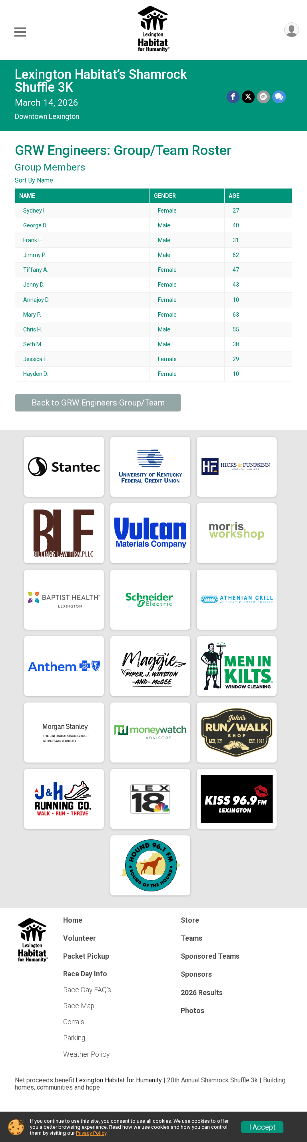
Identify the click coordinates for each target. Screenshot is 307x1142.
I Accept (262, 1127)
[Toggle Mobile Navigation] (20, 32)
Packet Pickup (86, 956)
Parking (74, 1038)
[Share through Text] (279, 96)
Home (72, 920)
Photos (192, 1011)
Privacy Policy (91, 1133)
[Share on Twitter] (248, 96)
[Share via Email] (263, 96)
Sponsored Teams (210, 956)
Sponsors (196, 974)
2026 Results (202, 993)
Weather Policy (86, 1054)
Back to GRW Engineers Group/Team (98, 402)
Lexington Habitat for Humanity (119, 1080)
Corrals (73, 1022)
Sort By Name (34, 180)
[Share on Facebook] (233, 96)
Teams (191, 938)
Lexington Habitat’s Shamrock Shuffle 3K (101, 81)
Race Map (78, 1006)
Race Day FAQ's (87, 990)
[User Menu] (291, 29)
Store (190, 920)
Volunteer (79, 938)
